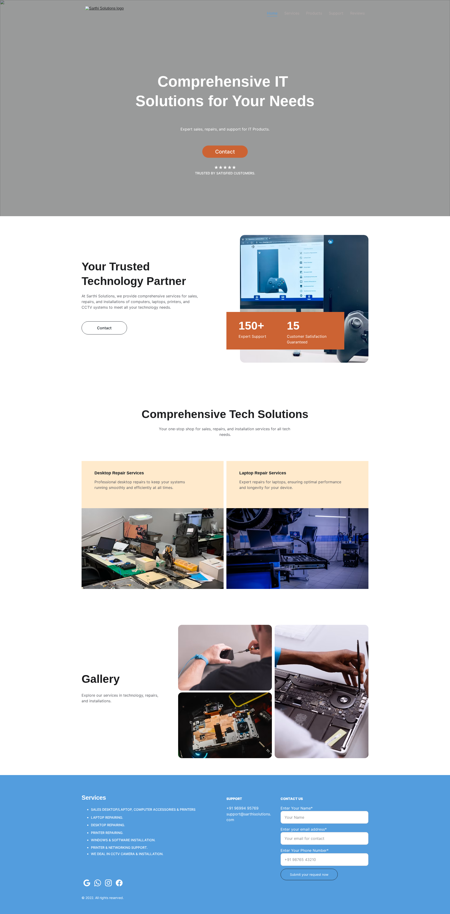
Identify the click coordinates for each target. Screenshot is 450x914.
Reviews (357, 13)
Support (336, 13)
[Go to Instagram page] (108, 882)
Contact (225, 152)
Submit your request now (309, 874)
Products (314, 13)
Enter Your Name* (297, 808)
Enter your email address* (304, 829)
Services (291, 13)
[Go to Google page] (86, 882)
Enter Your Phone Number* (305, 850)
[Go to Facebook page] (119, 882)
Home (272, 13)
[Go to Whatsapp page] (97, 882)
